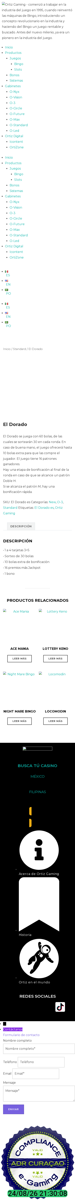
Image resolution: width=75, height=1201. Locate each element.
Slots (18, 69)
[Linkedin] (49, 1007)
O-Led (14, 131)
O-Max (15, 119)
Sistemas (16, 80)
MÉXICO (38, 776)
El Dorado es (44, 508)
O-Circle (16, 108)
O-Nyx (14, 92)
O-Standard (19, 125)
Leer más (19, 658)
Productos (13, 53)
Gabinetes (13, 86)
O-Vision (16, 97)
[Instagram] (26, 1007)
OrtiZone (17, 147)
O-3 (12, 103)
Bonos (14, 75)
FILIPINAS (37, 792)
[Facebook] (15, 1007)
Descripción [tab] (21, 526)
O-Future (17, 114)
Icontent (16, 142)
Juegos (15, 58)
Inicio (9, 47)
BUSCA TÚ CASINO (37, 765)
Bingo (18, 64)
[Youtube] (37, 1007)
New (52, 502)
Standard (19, 349)
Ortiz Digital (14, 136)
